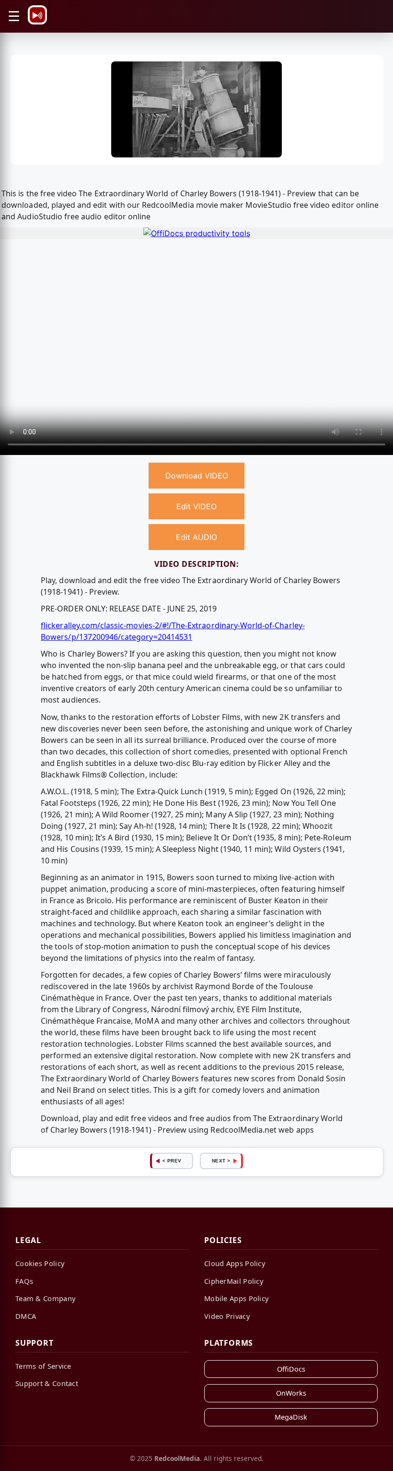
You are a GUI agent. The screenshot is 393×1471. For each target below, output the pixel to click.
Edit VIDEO (196, 506)
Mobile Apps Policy (236, 1298)
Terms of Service (43, 1366)
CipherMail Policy (234, 1281)
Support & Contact (46, 1383)
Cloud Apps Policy (235, 1263)
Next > (221, 1160)
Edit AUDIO (196, 537)
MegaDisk (291, 1417)
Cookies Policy (40, 1263)
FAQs (24, 1281)
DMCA (25, 1316)
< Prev (172, 1160)
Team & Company (45, 1298)
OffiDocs (291, 1369)
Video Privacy (227, 1316)
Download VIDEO (196, 475)
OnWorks (291, 1393)
